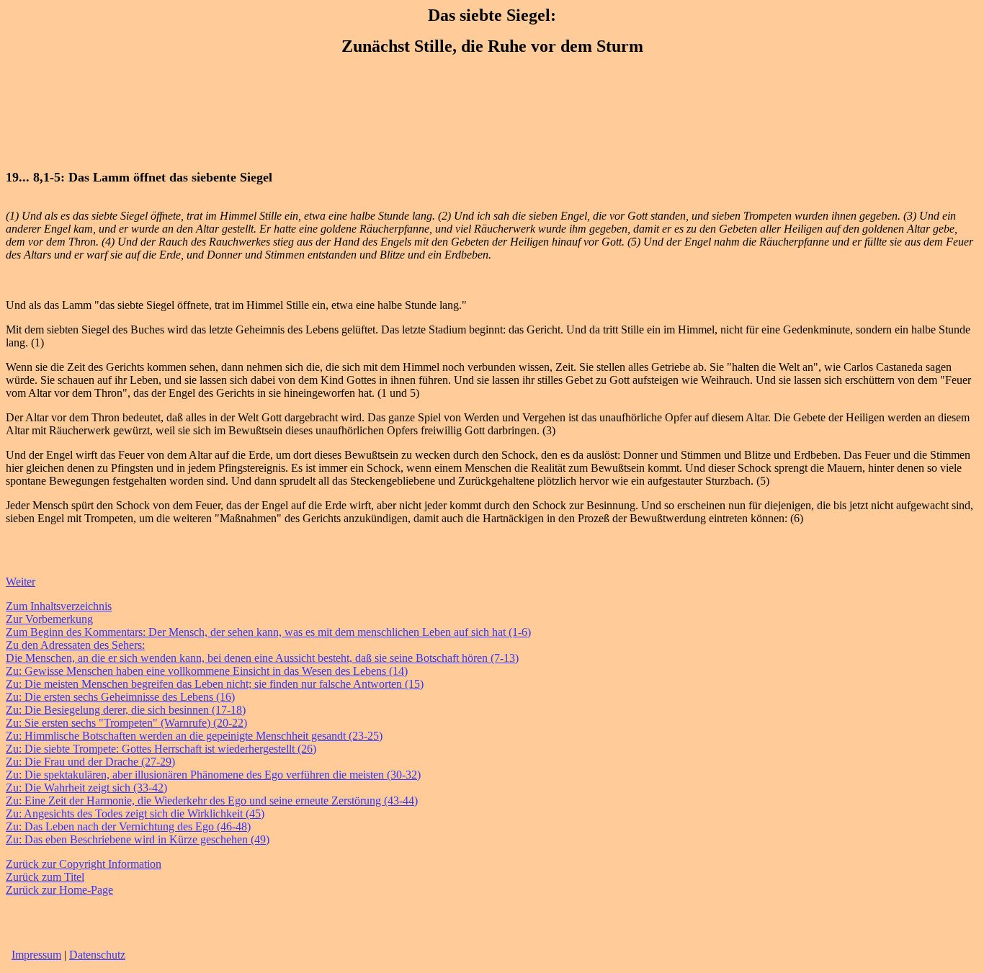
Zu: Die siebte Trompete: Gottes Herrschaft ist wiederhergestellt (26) (161, 749)
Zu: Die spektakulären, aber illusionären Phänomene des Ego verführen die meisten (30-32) (213, 774)
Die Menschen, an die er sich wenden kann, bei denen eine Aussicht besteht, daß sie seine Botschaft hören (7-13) (262, 658)
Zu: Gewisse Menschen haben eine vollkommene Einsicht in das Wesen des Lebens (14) (207, 671)
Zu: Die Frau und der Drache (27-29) (90, 761)
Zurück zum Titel (45, 877)
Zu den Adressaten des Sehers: (75, 645)
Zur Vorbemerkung (49, 619)
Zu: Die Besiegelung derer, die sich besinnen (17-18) (126, 710)
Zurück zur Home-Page (59, 890)
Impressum (36, 955)
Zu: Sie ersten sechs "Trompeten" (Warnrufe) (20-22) (126, 723)
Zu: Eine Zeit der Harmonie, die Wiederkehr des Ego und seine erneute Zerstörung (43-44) (212, 800)
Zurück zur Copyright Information (83, 864)
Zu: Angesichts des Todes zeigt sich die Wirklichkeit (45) (135, 813)
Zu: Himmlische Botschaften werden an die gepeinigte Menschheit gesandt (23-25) (194, 736)
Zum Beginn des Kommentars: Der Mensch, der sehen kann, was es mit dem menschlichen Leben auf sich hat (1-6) (268, 632)
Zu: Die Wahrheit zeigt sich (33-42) (86, 787)
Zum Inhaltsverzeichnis (59, 606)
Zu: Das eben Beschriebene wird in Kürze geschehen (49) (137, 839)
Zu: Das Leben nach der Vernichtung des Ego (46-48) (128, 826)
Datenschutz (97, 955)
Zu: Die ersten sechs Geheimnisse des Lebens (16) (120, 697)
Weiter (20, 581)
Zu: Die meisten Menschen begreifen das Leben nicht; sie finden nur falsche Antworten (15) (215, 684)
